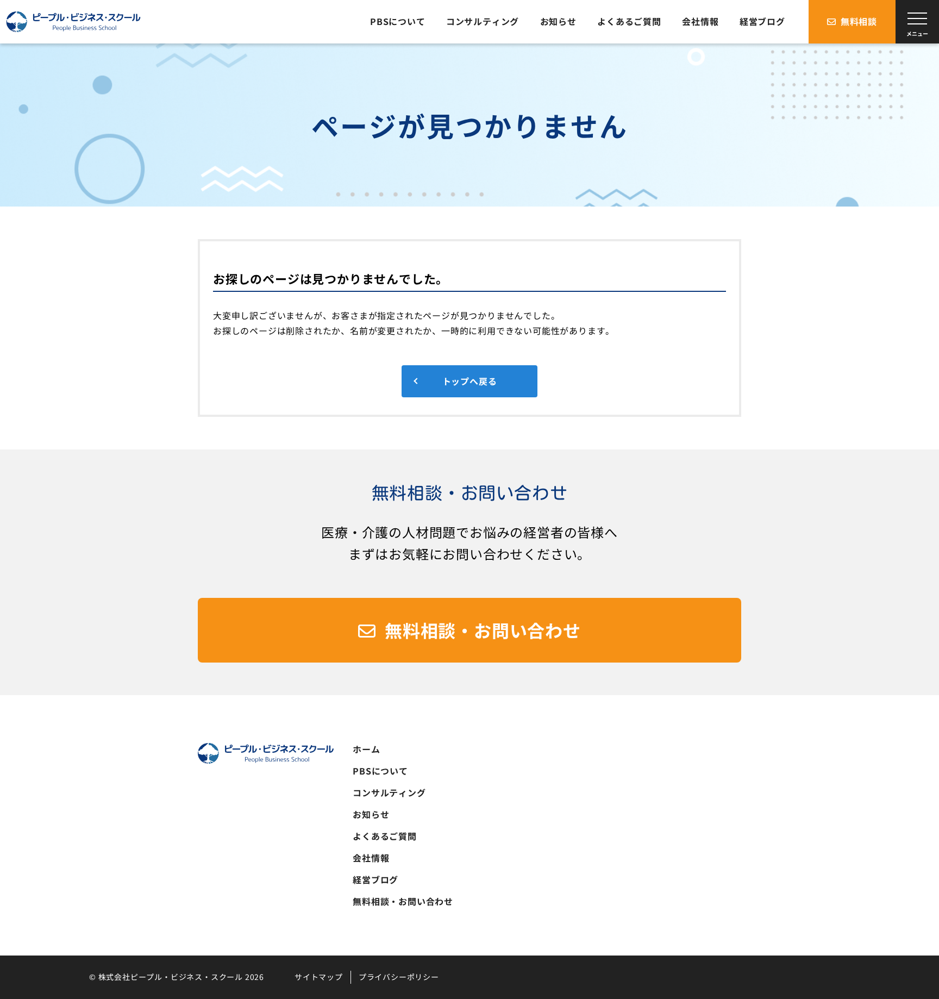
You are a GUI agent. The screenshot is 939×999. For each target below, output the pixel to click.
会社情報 (371, 857)
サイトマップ (319, 976)
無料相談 (859, 21)
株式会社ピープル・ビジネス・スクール (73, 22)
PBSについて (380, 770)
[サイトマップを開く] (917, 21)
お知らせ (371, 814)
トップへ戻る (469, 381)
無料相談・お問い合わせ (483, 629)
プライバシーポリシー (399, 976)
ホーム (366, 749)
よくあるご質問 (385, 835)
